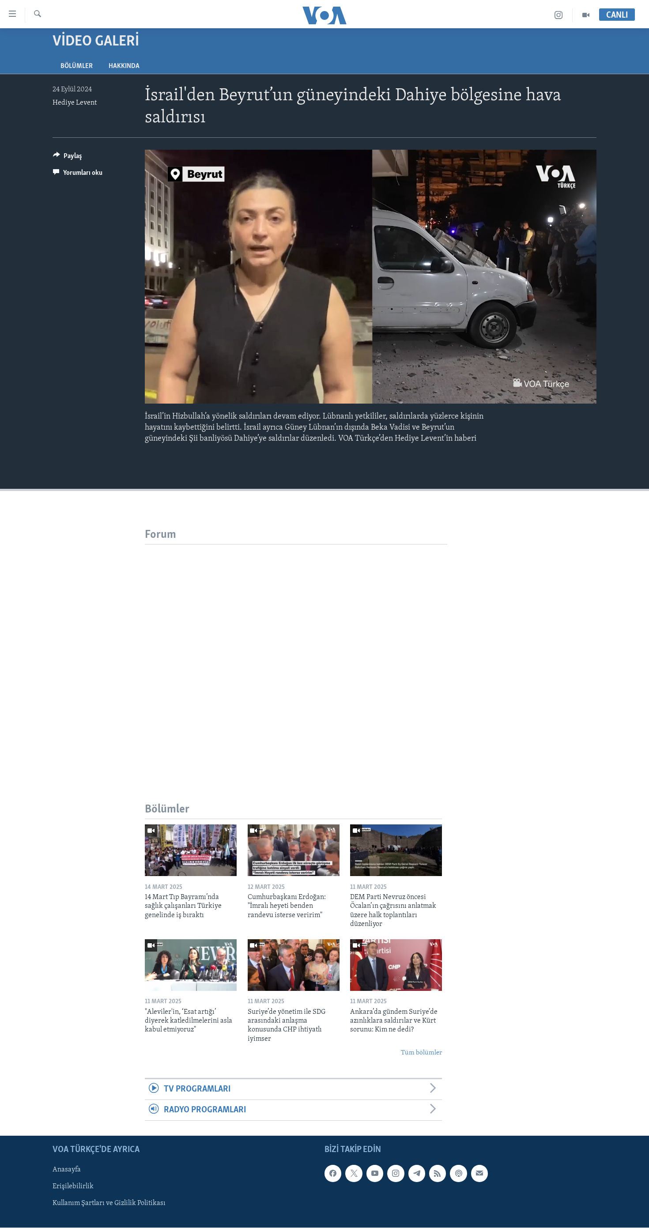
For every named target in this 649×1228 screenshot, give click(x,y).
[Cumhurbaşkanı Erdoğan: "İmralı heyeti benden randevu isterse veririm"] (294, 850)
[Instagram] (559, 15)
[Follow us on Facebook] (332, 1173)
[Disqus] (296, 654)
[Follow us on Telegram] (416, 1173)
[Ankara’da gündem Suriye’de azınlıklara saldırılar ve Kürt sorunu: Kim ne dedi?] (396, 965)
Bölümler (76, 66)
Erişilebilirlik (73, 1186)
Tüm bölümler (421, 1053)
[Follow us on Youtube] (374, 1173)
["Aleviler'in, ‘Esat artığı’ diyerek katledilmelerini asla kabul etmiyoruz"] (191, 965)
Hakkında (124, 66)
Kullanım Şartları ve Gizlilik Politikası (109, 1203)
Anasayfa (67, 1170)
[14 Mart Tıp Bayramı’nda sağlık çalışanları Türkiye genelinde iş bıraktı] (191, 850)
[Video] (586, 15)
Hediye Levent (75, 102)
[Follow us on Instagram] (395, 1173)
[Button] (67, 158)
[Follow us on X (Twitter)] (353, 1173)
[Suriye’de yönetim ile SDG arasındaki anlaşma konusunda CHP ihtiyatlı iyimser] (294, 965)
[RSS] (437, 1173)
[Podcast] (458, 1173)
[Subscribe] (479, 1173)
